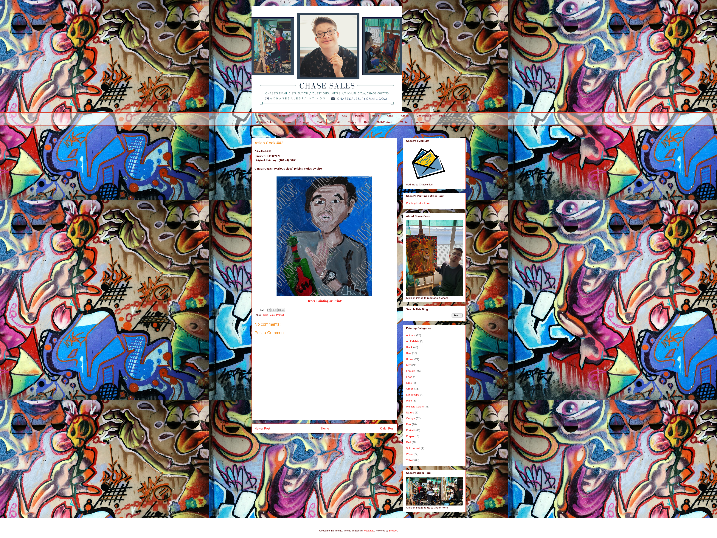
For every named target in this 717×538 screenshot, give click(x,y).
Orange (304, 122)
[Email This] (269, 310)
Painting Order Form (418, 202)
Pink (319, 122)
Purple (352, 122)
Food (375, 115)
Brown (330, 115)
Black (300, 115)
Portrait (335, 122)
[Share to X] (276, 310)
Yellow (420, 122)
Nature (287, 122)
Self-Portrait (384, 122)
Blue (315, 115)
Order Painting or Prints (324, 301)
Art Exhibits (281, 115)
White (404, 122)
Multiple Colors (265, 122)
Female (359, 115)
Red (366, 122)
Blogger (393, 530)
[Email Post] (262, 309)
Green (405, 115)
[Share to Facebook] (279, 310)
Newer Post (262, 428)
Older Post (387, 428)
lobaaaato (369, 530)
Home (325, 428)
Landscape (424, 115)
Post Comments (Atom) (332, 438)
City (344, 115)
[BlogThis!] (272, 310)
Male (442, 115)
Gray (390, 115)
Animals (261, 115)
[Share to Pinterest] (283, 310)
